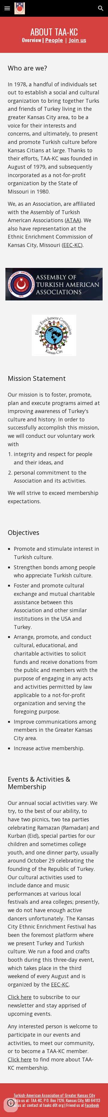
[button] (7, 8)
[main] (54, 35)
